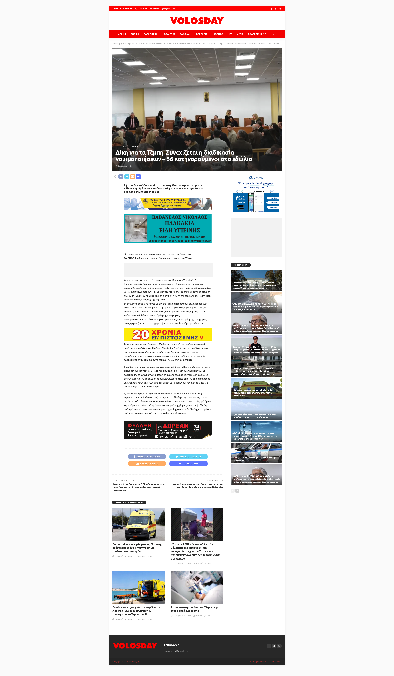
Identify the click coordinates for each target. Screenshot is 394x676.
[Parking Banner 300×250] (256, 192)
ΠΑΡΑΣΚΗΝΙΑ (150, 34)
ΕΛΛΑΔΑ (185, 34)
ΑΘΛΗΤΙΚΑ (169, 34)
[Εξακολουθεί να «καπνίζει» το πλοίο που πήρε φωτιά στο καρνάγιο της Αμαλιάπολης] (256, 409)
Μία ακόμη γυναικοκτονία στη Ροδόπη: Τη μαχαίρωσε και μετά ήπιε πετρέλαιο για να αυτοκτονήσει (252, 393)
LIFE (230, 34)
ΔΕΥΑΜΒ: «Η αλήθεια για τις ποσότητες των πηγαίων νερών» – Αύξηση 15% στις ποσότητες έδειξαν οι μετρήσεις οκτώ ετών (254, 436)
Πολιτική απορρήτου (258, 661)
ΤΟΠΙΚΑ (135, 34)
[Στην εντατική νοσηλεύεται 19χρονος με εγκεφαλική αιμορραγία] (197, 587)
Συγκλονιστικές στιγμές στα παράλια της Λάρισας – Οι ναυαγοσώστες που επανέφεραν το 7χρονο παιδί (136, 611)
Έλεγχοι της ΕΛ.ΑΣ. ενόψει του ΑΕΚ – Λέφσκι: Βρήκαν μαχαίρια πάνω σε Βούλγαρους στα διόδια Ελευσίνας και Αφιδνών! (256, 307)
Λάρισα (135, 146)
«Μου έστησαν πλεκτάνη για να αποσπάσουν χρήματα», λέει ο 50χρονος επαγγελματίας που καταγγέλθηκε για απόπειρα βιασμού (254, 285)
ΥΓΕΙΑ (240, 34)
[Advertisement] (168, 270)
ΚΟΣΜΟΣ (218, 34)
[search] (274, 34)
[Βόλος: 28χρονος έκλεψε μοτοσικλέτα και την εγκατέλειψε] (256, 453)
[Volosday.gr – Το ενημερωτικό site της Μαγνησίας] (135, 645)
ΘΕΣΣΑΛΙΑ (201, 34)
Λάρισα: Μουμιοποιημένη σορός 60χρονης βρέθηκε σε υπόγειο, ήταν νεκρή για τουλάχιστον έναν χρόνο (137, 548)
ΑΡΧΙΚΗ (122, 34)
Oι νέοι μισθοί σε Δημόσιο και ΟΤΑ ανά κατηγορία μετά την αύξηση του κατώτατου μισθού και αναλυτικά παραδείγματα (138, 487)
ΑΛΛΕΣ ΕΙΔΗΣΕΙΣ (257, 34)
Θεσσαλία (123, 146)
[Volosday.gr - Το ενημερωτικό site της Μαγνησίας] (197, 20)
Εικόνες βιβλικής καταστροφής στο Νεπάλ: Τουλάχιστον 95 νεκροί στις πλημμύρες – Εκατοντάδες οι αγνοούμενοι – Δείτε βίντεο (253, 371)
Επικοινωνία (276, 661)
